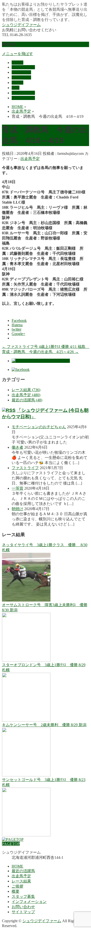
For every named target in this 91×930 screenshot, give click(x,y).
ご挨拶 (17, 886)
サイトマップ (23, 912)
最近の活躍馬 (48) (27, 400)
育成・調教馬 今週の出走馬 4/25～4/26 (40, 352)
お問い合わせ (23, 907)
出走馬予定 (30, 159)
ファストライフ (25, 468)
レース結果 (21, 881)
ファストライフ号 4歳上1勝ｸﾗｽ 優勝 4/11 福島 (45, 347)
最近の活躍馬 (23, 871)
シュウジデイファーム (21, 25)
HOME (17, 866)
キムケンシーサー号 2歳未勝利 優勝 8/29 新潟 (44, 725)
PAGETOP (11, 844)
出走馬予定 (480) (26, 395)
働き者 (17, 447)
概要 (15, 891)
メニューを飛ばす (17, 54)
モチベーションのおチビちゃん (39, 427)
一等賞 (17, 488)
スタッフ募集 (23, 896)
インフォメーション (29, 902)
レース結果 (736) (26, 390)
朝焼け (17, 509)
